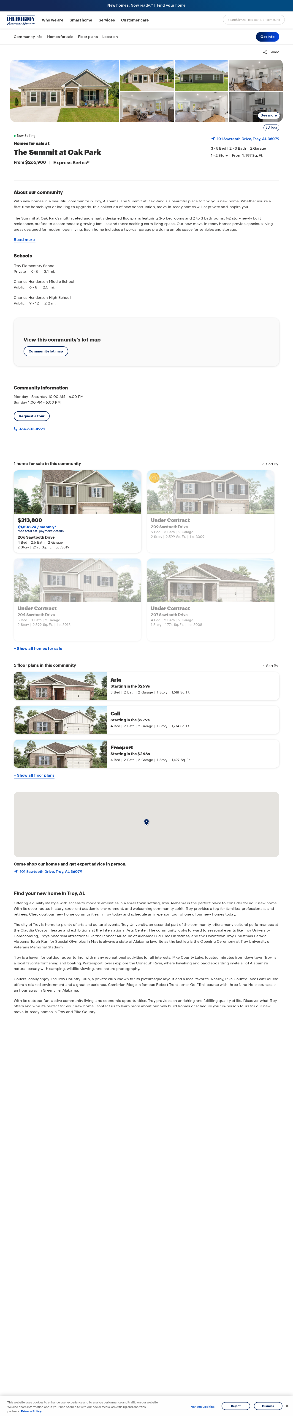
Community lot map (46, 351)
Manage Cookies (202, 1407)
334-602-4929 (31, 428)
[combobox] (254, 19)
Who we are (52, 20)
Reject (236, 1406)
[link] (64, 91)
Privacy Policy (31, 1411)
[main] (146, 730)
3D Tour (271, 127)
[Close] (287, 1405)
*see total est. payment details (41, 529)
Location (110, 36)
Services (107, 20)
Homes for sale (60, 36)
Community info (28, 36)
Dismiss (268, 1406)
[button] (267, 37)
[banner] (146, 6)
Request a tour (32, 416)
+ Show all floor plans (34, 775)
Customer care (135, 20)
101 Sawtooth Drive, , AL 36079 (248, 138)
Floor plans (88, 36)
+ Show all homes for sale (38, 648)
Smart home (81, 20)
